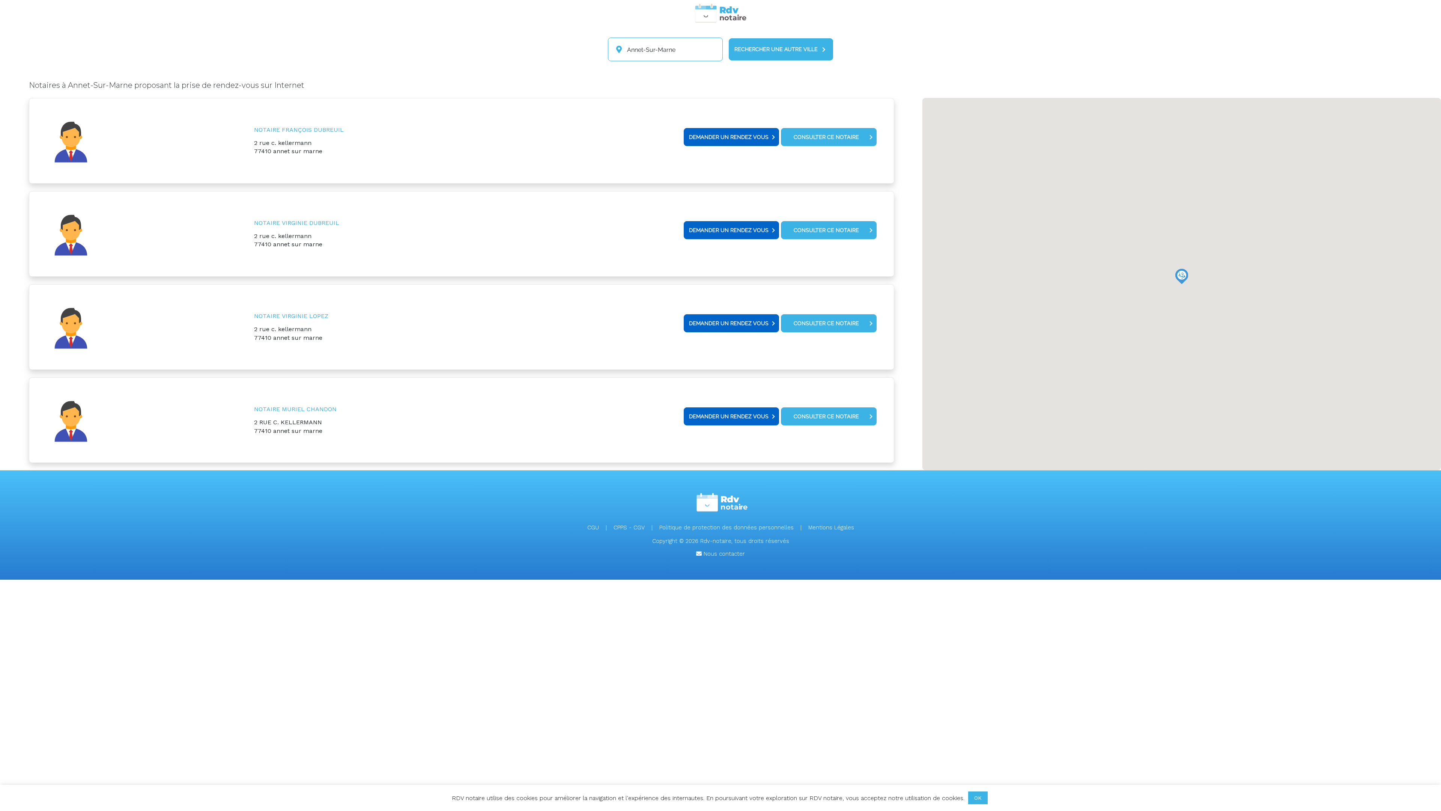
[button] (1181, 276)
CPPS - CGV (629, 527)
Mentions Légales (831, 527)
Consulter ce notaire (826, 137)
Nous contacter (723, 553)
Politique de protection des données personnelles (726, 527)
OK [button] (978, 798)
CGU (593, 527)
